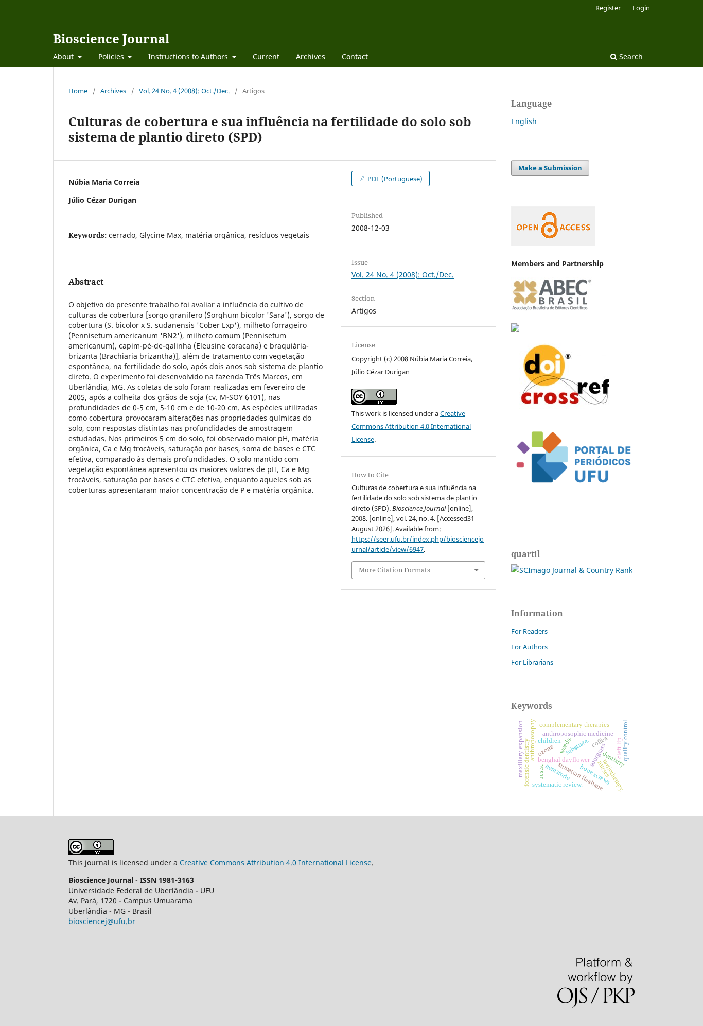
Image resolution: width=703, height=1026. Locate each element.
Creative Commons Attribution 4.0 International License (411, 426)
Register (608, 7)
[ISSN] (515, 329)
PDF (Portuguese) (394, 178)
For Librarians (532, 662)
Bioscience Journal (111, 38)
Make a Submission (550, 167)
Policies (112, 56)
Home (77, 90)
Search (630, 56)
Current (266, 56)
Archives (310, 56)
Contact (355, 56)
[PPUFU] (573, 491)
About (64, 56)
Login (641, 7)
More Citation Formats (394, 570)
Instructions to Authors (189, 56)
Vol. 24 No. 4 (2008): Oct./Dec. (184, 90)
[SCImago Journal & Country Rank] (571, 570)
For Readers (529, 631)
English (524, 121)
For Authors (529, 646)
